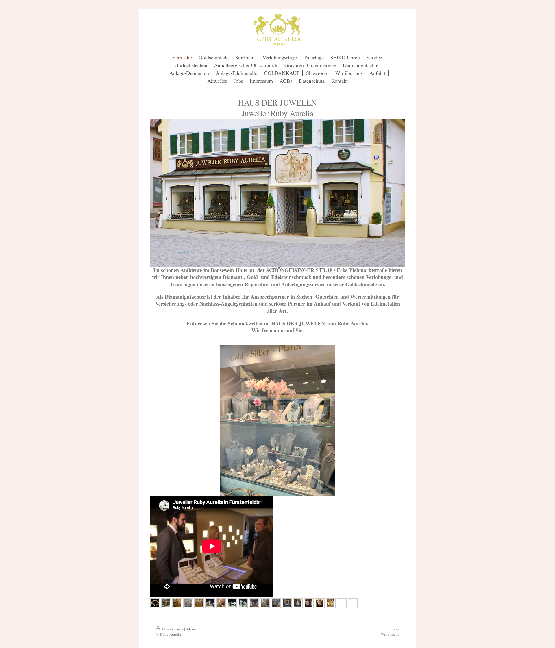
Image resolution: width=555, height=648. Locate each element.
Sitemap (192, 629)
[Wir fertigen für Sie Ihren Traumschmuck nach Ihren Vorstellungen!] (232, 603)
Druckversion (172, 629)
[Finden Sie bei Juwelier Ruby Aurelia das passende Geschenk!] (243, 603)
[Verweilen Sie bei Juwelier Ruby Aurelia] (221, 603)
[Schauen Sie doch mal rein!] (297, 603)
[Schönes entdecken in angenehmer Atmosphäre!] (199, 603)
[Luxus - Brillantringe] (155, 603)
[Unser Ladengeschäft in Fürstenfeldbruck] (177, 603)
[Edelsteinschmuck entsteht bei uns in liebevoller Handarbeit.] (210, 603)
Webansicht (390, 634)
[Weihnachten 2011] (319, 603)
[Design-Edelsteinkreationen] (188, 603)
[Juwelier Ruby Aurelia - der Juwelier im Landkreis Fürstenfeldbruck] (308, 603)
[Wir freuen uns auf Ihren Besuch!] (330, 603)
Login (394, 629)
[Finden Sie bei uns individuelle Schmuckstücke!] (287, 603)
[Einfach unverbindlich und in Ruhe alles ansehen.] (265, 603)
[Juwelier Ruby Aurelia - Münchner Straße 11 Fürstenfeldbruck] (166, 603)
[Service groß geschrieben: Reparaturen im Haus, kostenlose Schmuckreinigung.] (276, 603)
